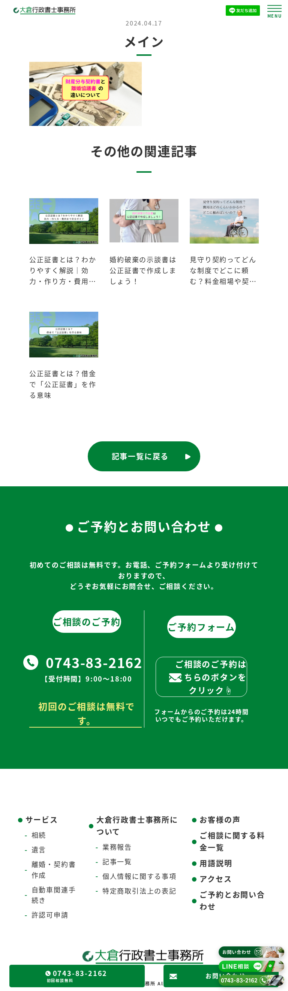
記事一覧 (117, 861)
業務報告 (117, 847)
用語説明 (216, 863)
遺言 (39, 849)
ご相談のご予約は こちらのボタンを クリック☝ (210, 677)
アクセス (216, 878)
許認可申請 (50, 914)
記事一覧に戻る (140, 456)
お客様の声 (220, 819)
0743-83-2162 (94, 662)
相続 (39, 835)
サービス (42, 819)
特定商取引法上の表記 (139, 890)
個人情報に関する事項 (139, 876)
